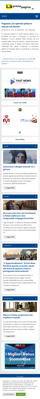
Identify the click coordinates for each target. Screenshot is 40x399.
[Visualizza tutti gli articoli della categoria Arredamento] (35, 298)
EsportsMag (20, 139)
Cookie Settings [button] (9, 394)
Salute (6, 146)
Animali (6, 196)
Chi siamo (20, 376)
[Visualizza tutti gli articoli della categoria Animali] (35, 197)
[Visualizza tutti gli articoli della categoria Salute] (35, 146)
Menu (4, 16)
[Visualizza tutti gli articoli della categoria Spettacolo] (35, 246)
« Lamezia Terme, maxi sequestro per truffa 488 (18, 59)
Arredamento (8, 298)
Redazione (20, 30)
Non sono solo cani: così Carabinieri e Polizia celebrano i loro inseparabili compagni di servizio (19, 216)
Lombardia (31, 30)
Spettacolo (7, 245)
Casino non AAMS (20, 103)
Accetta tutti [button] (20, 394)
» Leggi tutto (10, 188)
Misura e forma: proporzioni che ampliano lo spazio (18, 316)
